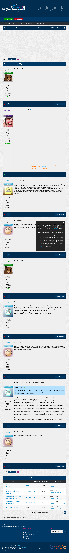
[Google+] (56, 547)
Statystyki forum (29, 534)
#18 (64, 431)
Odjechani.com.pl (9, 27)
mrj (49, 180)
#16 (64, 342)
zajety (27, 485)
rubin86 (58, 498)
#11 (64, 68)
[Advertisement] (34, 45)
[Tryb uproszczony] (65, 547)
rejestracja (43, 166)
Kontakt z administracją (31, 531)
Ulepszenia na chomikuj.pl (13, 507)
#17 (64, 382)
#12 (64, 180)
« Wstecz (11, 59)
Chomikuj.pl (18, 27)
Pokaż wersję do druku (9, 514)
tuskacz (49, 382)
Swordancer (60, 492)
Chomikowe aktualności (29, 27)
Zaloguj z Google (39, 23)
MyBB (8, 546)
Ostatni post (53, 486)
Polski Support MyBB (22, 547)
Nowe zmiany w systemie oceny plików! (13, 502)
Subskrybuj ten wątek (9, 512)
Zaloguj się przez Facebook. (25, 23)
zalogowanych (32, 109)
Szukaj (26, 536)
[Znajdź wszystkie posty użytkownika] (8, 104)
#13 (64, 220)
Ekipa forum (27, 533)
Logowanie (9, 19)
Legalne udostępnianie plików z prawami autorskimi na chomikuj (14, 491)
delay (10, 548)
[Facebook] (52, 547)
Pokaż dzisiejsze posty (9, 23)
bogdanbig (29, 502)
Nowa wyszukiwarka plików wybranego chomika (13, 497)
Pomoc (26, 538)
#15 (64, 301)
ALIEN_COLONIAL (61, 503)
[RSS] (61, 547)
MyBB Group (19, 546)
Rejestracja (19, 19)
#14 (64, 260)
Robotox (28, 491)
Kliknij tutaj (55, 228)
